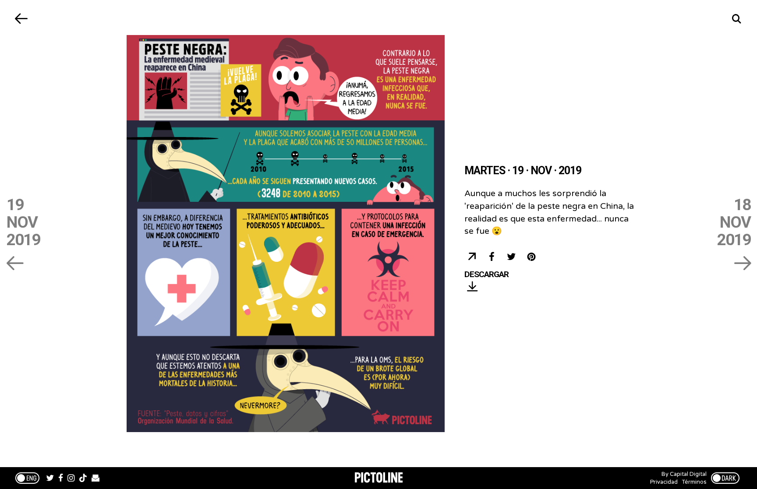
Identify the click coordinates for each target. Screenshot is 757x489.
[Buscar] (736, 19)
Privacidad (664, 481)
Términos (694, 481)
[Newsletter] (95, 479)
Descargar (486, 274)
